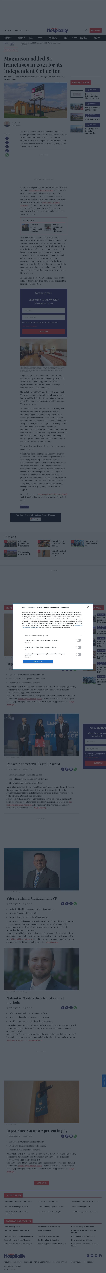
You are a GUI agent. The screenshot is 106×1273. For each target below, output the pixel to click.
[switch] (78, 640)
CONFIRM (38, 661)
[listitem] (53, 636)
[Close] (89, 607)
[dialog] (53, 636)
